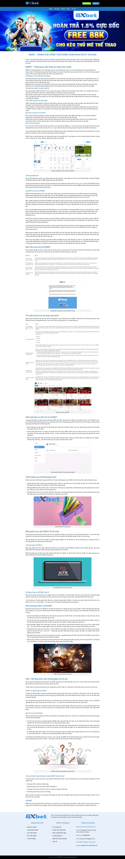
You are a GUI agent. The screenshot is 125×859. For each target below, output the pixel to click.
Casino (63, 8)
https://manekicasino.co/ (89, 826)
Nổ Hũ (68, 8)
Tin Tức (74, 8)
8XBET (50, 8)
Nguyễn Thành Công (89, 842)
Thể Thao (56, 8)
